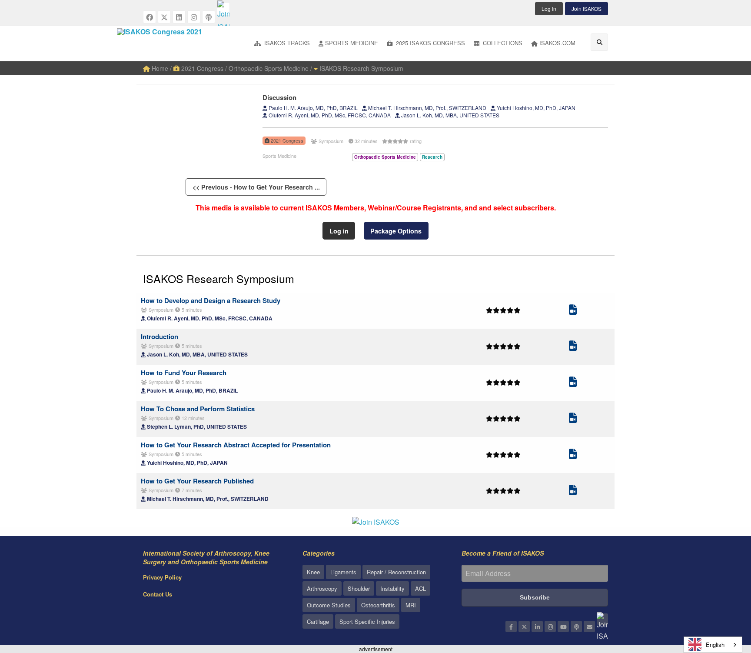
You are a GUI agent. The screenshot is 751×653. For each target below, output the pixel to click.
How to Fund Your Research (183, 372)
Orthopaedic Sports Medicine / (270, 68)
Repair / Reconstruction (396, 572)
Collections (501, 43)
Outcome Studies (329, 605)
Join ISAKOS (586, 8)
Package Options (396, 231)
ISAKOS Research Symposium (360, 68)
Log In (549, 8)
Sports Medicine (351, 43)
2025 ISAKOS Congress (429, 43)
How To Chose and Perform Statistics (198, 408)
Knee (313, 572)
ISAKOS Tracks (286, 43)
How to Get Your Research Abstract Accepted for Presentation (236, 445)
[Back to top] (723, 599)
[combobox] (713, 644)
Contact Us (157, 594)
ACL (420, 588)
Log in (339, 231)
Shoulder (359, 588)
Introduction (159, 336)
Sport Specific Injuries (367, 621)
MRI (410, 605)
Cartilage (318, 621)
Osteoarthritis (378, 605)
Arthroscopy (322, 588)
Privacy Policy (162, 577)
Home (159, 68)
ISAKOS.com (557, 43)
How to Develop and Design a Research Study (210, 300)
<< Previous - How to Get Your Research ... (256, 187)
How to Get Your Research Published (197, 481)
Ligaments (343, 572)
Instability (392, 588)
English (715, 644)
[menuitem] (282, 43)
